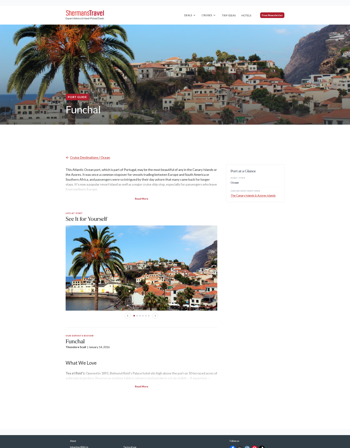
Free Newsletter (272, 15)
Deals (188, 15)
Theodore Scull (76, 347)
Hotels (246, 15)
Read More (141, 198)
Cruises (207, 15)
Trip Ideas (229, 15)
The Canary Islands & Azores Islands (253, 195)
